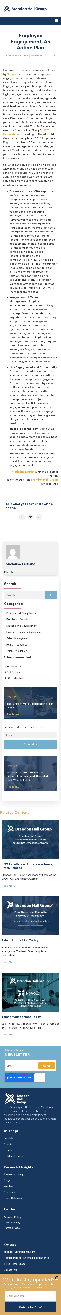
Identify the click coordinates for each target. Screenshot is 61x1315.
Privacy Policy (12, 1222)
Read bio (9, 572)
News (48, 864)
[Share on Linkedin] (39, 517)
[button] (57, 1278)
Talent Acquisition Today (20, 940)
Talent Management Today (21, 1016)
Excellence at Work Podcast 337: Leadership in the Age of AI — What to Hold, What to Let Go (29, 776)
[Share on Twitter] (30, 517)
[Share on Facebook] (22, 517)
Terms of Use (12, 1227)
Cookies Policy (12, 1217)
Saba (10, 74)
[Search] (51, 595)
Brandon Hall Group (44, 479)
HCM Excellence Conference (22, 864)
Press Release (12, 868)
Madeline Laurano (24, 471)
